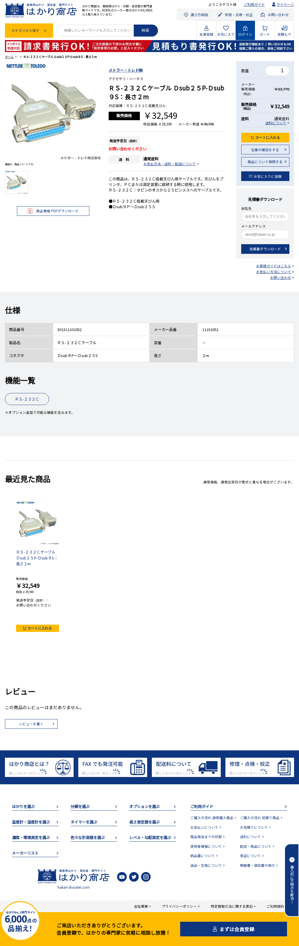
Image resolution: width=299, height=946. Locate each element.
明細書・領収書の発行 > (259, 865)
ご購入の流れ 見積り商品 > (261, 817)
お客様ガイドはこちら (273, 265)
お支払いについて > (205, 827)
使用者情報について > (207, 846)
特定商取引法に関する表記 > (233, 906)
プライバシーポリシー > (181, 906)
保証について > (252, 855)
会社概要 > (142, 906)
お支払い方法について (273, 271)
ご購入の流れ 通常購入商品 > (213, 817)
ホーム (9, 57)
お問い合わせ (280, 277)
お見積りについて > (255, 827)
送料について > (252, 836)
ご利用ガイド (254, 4)
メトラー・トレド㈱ (126, 70)
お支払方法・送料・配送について (169, 163)
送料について (275, 122)
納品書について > (204, 855)
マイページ (285, 4)
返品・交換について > (207, 865)
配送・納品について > (257, 846)
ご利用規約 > (277, 906)
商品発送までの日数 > (207, 836)
